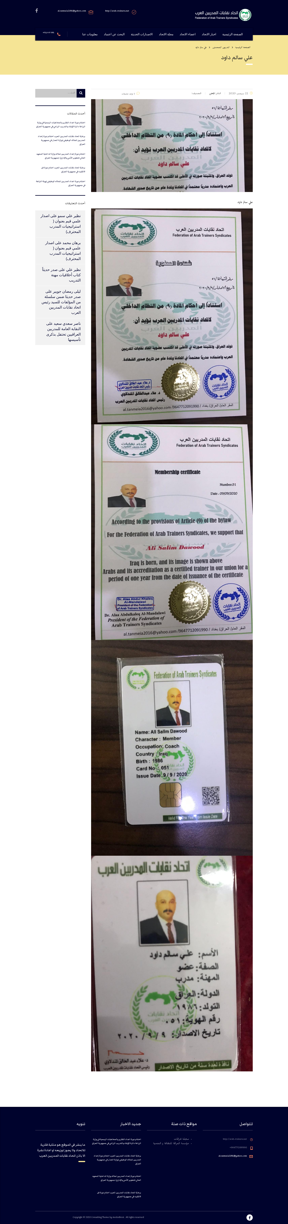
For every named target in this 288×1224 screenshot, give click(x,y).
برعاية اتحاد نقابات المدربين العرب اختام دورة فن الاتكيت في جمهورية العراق (63, 169)
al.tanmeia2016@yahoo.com (232, 1156)
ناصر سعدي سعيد (67, 323)
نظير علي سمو (69, 216)
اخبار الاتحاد (209, 34)
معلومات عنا (90, 34)
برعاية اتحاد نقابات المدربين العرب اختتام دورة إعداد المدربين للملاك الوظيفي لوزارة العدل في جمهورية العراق (61, 140)
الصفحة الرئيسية (232, 34)
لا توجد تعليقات (128, 94)
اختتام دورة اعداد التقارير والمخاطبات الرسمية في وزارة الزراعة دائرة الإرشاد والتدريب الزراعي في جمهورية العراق (60, 124)
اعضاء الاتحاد (188, 34)
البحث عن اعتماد (114, 34)
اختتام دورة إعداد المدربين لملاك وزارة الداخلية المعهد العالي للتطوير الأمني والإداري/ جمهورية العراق (60, 155)
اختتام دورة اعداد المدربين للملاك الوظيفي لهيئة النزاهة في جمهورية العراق (60, 183)
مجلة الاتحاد (166, 34)
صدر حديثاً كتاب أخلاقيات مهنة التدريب (61, 275)
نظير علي (73, 270)
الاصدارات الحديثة (142, 34)
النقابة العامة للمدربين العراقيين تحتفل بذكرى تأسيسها (63, 334)
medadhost (119, 1218)
